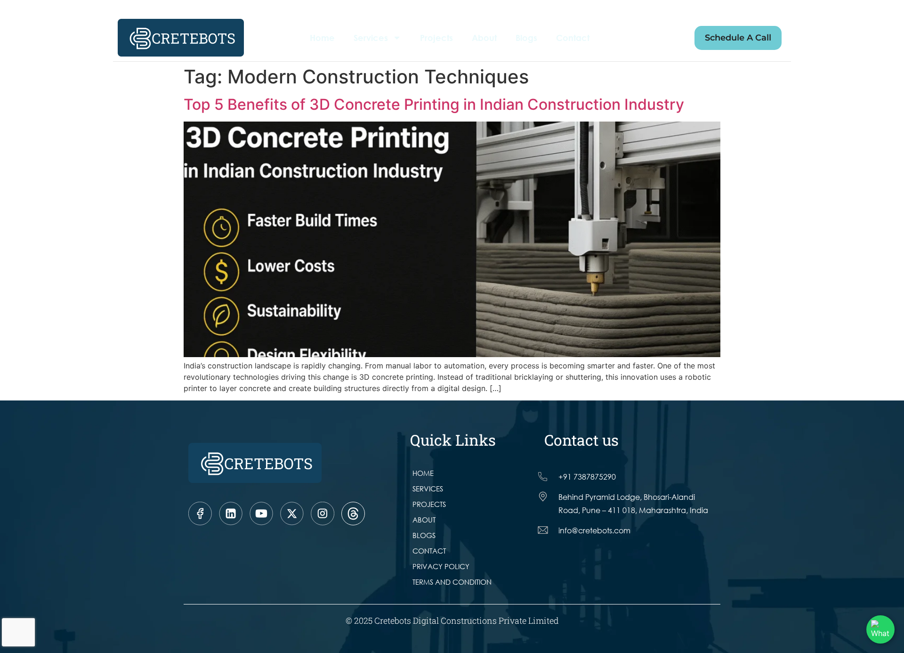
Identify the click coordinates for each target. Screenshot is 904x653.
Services (371, 38)
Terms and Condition (452, 582)
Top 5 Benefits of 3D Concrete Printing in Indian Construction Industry (434, 104)
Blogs (526, 38)
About (484, 38)
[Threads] (353, 513)
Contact (572, 38)
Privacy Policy (440, 566)
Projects (436, 38)
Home (322, 38)
